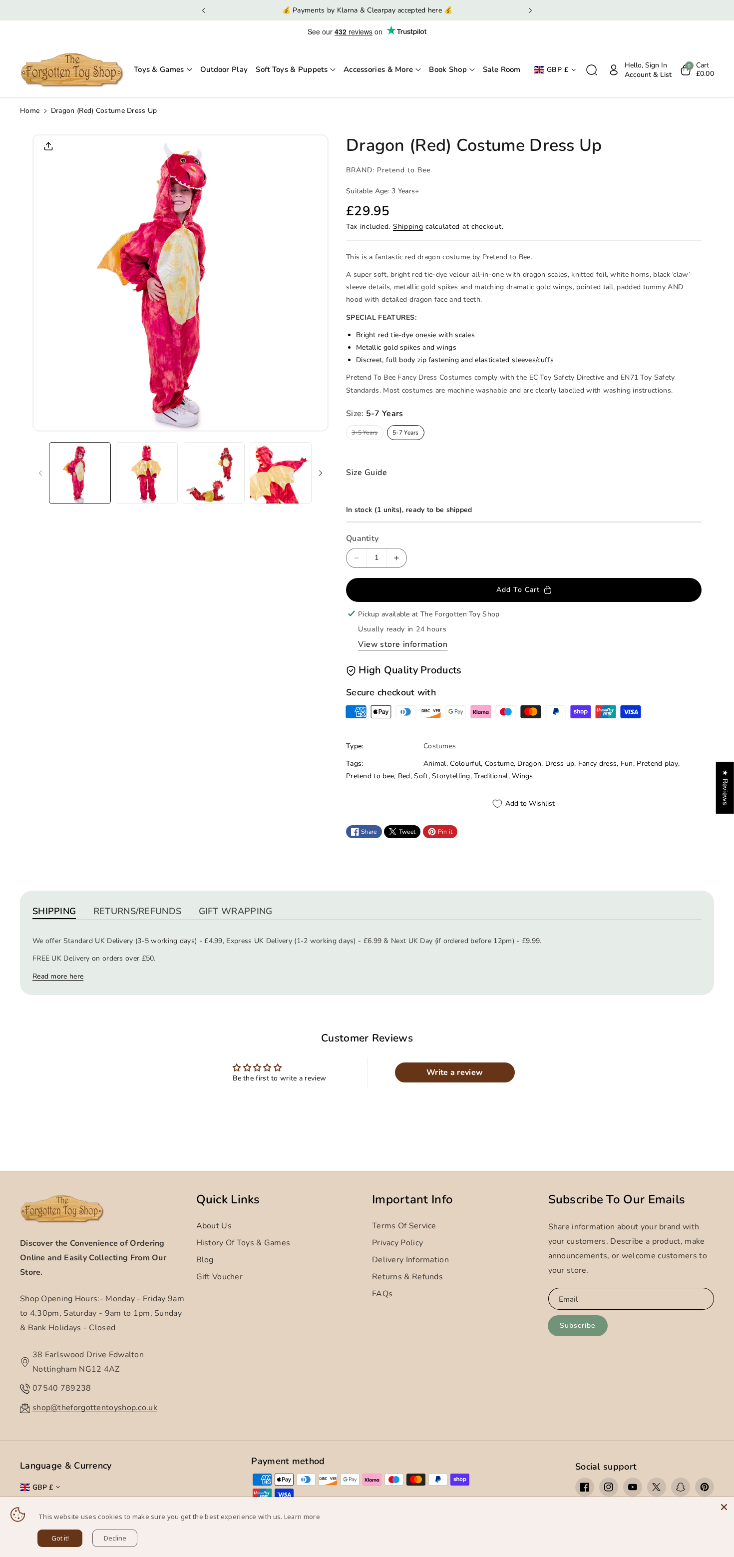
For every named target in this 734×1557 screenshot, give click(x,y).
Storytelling (451, 776)
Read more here (57, 976)
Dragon (529, 763)
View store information (402, 644)
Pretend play (657, 763)
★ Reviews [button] (725, 787)
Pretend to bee (370, 776)
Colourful (465, 763)
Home (29, 110)
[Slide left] (40, 473)
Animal (434, 763)
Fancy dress (597, 763)
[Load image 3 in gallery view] (214, 473)
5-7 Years (405, 433)
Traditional (491, 776)
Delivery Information (410, 1259)
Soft (421, 776)
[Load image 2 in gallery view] (147, 473)
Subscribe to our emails (617, 1199)
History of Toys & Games (243, 1242)
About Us (214, 1225)
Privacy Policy (397, 1242)
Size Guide (366, 472)
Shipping (408, 226)
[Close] (724, 1507)
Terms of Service (404, 1225)
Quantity (362, 538)
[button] (163, 70)
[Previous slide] (204, 10)
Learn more (302, 1516)
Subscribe (577, 1325)
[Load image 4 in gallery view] (281, 473)
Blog (205, 1259)
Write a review (454, 1072)
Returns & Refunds (407, 1276)
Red (404, 776)
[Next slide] (530, 10)
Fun (627, 763)
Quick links (228, 1199)
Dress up (559, 763)
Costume (499, 763)
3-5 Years (366, 434)
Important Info (412, 1199)
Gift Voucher (219, 1276)
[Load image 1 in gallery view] (80, 473)
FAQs (382, 1293)
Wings (522, 776)
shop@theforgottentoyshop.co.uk (94, 1407)
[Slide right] (321, 473)
